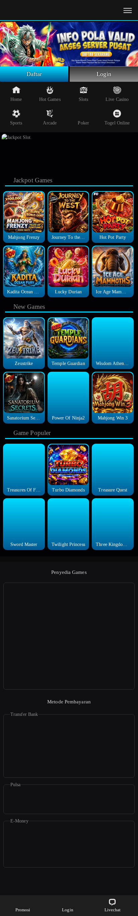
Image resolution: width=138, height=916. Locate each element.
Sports (16, 122)
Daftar (34, 74)
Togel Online (117, 122)
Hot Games (50, 99)
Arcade (50, 122)
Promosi (22, 909)
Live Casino (117, 99)
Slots (83, 99)
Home (16, 99)
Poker (83, 122)
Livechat (113, 909)
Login (103, 74)
